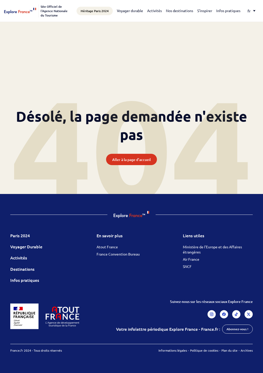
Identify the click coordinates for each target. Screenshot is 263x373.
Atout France (107, 246)
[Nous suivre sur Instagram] (212, 314)
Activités (154, 10)
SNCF (187, 266)
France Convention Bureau (118, 254)
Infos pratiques (228, 10)
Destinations (22, 269)
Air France (191, 259)
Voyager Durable (26, 246)
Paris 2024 (20, 235)
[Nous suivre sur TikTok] (236, 314)
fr (249, 11)
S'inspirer (204, 10)
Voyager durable (130, 10)
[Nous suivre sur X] (249, 314)
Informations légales (172, 350)
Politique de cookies (204, 350)
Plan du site (229, 350)
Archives (247, 350)
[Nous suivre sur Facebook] (224, 314)
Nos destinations (179, 10)
